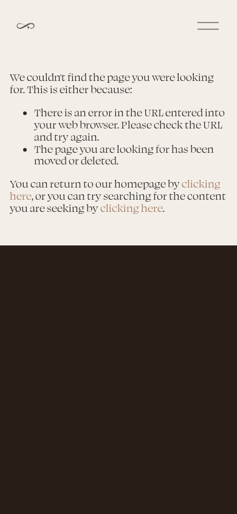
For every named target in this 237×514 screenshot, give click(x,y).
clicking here (131, 208)
